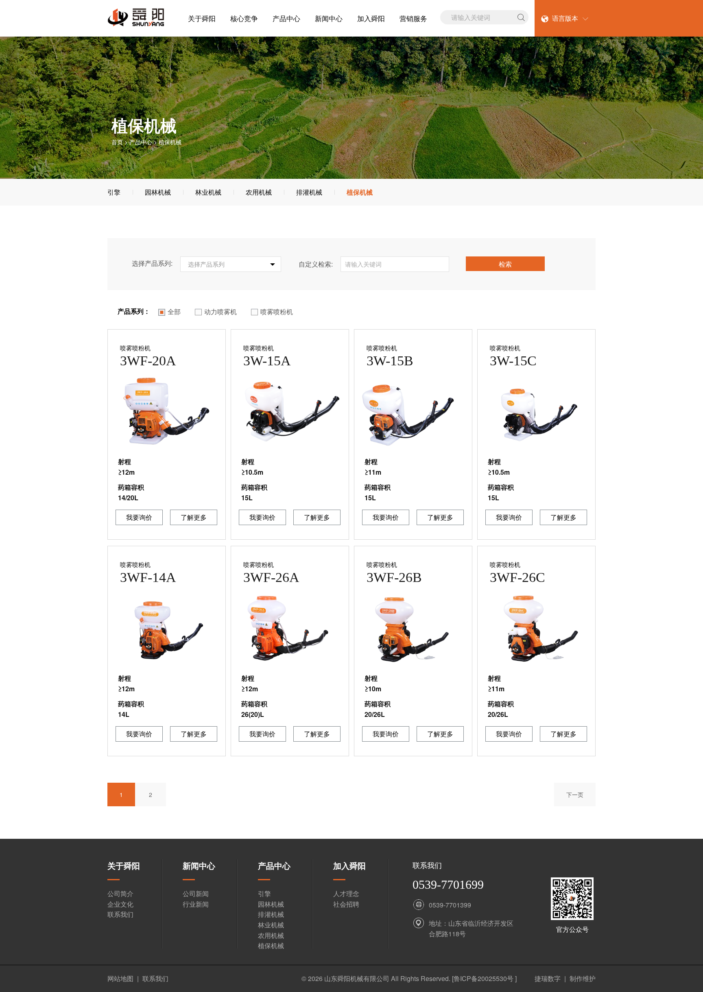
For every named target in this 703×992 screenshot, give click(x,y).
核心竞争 (244, 18)
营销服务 (413, 18)
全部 (174, 311)
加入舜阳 (371, 18)
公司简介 (120, 893)
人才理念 (346, 893)
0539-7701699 (448, 884)
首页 (117, 142)
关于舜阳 (202, 18)
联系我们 (120, 914)
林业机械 (208, 192)
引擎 (113, 192)
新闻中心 (329, 18)
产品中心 (286, 18)
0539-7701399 (450, 905)
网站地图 (120, 978)
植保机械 (360, 192)
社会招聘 (346, 904)
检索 (505, 264)
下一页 (574, 794)
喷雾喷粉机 (276, 311)
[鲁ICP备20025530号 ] (485, 978)
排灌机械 (309, 192)
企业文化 (120, 904)
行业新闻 (196, 904)
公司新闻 (196, 893)
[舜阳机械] (135, 18)
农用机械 (259, 192)
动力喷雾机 (220, 311)
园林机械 (158, 192)
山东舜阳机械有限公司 (356, 978)
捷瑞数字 (548, 978)
